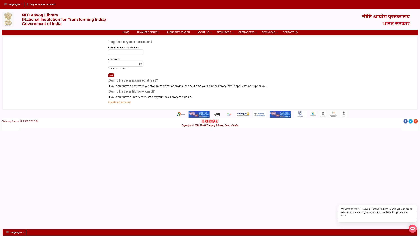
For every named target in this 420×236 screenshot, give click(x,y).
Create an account (119, 102)
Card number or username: (123, 47)
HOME (125, 32)
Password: (114, 59)
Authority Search (178, 32)
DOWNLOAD (268, 32)
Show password (119, 68)
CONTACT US (290, 32)
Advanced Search (148, 32)
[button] (13, 4)
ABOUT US (203, 32)
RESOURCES (224, 32)
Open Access (246, 32)
